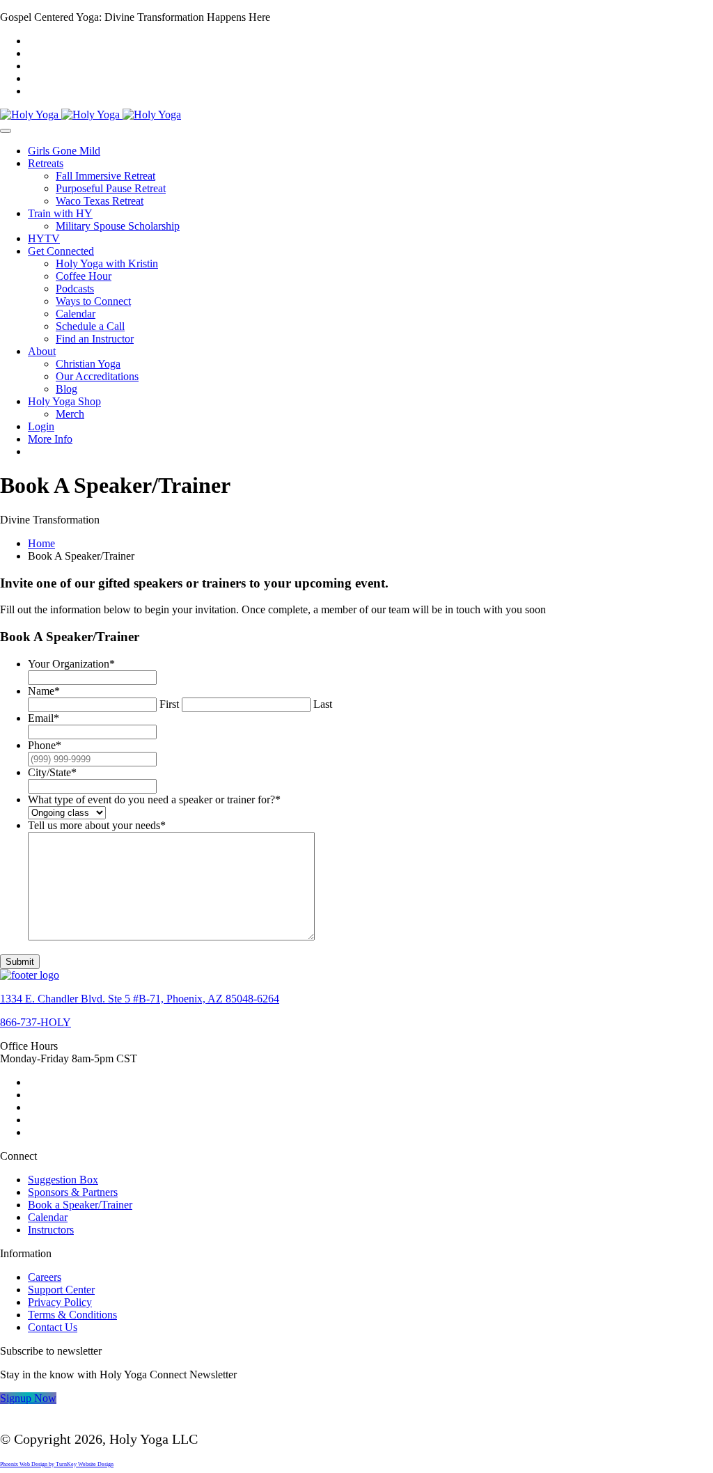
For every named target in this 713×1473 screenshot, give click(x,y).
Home (41, 543)
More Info (50, 439)
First (169, 704)
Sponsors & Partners (73, 1192)
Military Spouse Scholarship (118, 226)
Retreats (45, 163)
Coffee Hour (83, 276)
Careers (44, 1277)
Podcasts (75, 288)
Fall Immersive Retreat (105, 176)
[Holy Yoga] (90, 114)
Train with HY (60, 213)
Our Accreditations (97, 376)
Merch (70, 414)
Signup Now (28, 1398)
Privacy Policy (60, 1302)
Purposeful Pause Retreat (111, 188)
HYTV (44, 238)
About (42, 351)
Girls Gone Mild (64, 151)
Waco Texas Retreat (99, 201)
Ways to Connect (93, 301)
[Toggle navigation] (5, 131)
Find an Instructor (95, 339)
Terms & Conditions (72, 1315)
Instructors (51, 1230)
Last (322, 704)
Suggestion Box (63, 1180)
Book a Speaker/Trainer (80, 1205)
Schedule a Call (90, 326)
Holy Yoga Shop (64, 401)
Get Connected (61, 251)
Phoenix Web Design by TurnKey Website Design (56, 1464)
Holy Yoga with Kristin (107, 263)
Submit (20, 961)
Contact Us (52, 1327)
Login (41, 426)
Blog (66, 389)
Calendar (75, 314)
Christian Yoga (88, 364)
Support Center (61, 1289)
